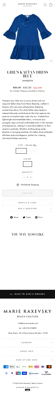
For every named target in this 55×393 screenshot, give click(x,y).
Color (27, 159)
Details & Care (27, 203)
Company (26, 342)
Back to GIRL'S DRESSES (29, 294)
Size (25, 145)
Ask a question (27, 208)
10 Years (33, 150)
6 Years (21, 150)
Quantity (27, 172)
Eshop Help (26, 351)
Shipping (23, 91)
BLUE (27, 164)
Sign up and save (27, 360)
